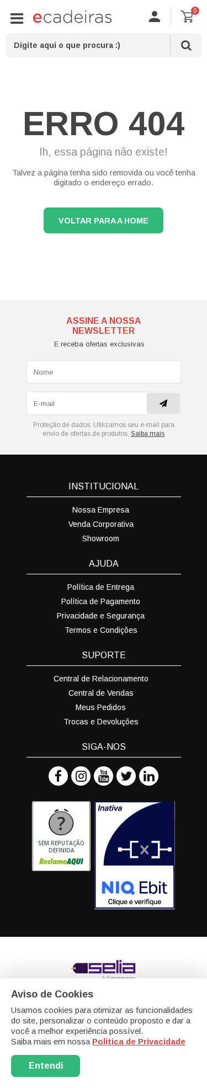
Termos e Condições (101, 630)
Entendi (46, 1065)
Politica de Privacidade (138, 1041)
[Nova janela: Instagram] (81, 776)
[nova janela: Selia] (104, 970)
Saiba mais (147, 434)
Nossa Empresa (100, 509)
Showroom (100, 538)
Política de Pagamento (100, 601)
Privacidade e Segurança (101, 615)
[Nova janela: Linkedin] (148, 776)
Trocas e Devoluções (101, 721)
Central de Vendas (101, 693)
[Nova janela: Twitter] (126, 776)
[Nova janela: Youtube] (103, 776)
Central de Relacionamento (101, 678)
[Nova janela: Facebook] (58, 776)
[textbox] (103, 45)
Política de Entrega (100, 587)
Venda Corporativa (101, 524)
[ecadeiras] (72, 17)
